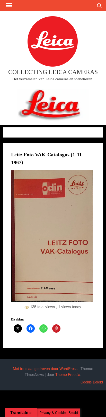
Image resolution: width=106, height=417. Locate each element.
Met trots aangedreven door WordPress (45, 368)
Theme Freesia (67, 374)
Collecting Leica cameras (53, 72)
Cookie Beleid (92, 381)
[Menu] (8, 5)
